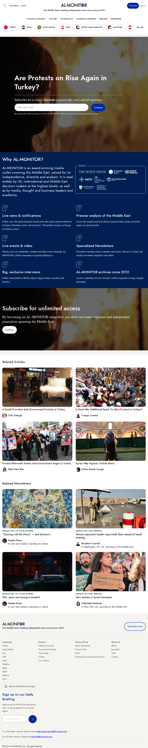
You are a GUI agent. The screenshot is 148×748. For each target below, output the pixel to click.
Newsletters (14, 5)
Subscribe (133, 5)
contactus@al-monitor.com (41, 736)
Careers (114, 656)
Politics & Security (36, 19)
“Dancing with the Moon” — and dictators (26, 534)
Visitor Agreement (82, 645)
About (113, 645)
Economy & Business (86, 19)
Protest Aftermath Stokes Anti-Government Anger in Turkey (36, 463)
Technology (66, 19)
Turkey (5, 645)
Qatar (4, 671)
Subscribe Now (135, 626)
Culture (53, 19)
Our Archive (44, 660)
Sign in (143, 5)
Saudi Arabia (7, 649)
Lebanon (5, 675)
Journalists (115, 649)
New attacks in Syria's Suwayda (94, 597)
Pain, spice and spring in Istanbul (21, 597)
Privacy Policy (81, 649)
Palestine (6, 664)
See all (140, 27)
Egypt (4, 667)
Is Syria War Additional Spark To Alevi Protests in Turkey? (109, 409)
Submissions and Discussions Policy (89, 656)
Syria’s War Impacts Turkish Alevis (95, 463)
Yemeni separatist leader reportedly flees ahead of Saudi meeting (109, 536)
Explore (103, 19)
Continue (9, 329)
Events (23, 5)
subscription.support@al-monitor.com (52, 731)
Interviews (116, 19)
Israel (4, 660)
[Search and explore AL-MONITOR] (4, 5)
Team (113, 653)
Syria (4, 678)
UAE (4, 656)
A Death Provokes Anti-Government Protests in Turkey (33, 409)
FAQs (77, 653)
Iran (3, 653)
